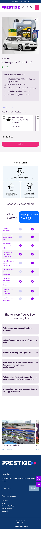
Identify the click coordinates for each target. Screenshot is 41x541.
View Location (7, 450)
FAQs (3, 503)
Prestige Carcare (23, 526)
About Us (5, 501)
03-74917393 (25, 2)
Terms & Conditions (9, 506)
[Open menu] (37, 7)
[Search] (23, 7)
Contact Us (5, 511)
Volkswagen (6, 59)
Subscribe (34, 488)
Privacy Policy (7, 508)
